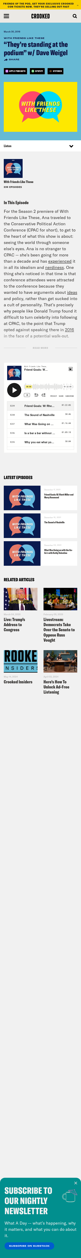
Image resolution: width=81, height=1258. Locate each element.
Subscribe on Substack (29, 1246)
